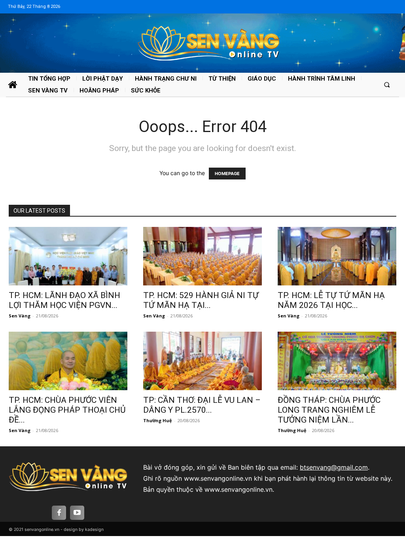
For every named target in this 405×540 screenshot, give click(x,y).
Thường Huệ (157, 420)
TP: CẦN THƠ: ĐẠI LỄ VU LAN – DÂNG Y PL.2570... (202, 405)
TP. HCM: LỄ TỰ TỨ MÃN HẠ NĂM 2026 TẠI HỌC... (331, 300)
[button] (387, 84)
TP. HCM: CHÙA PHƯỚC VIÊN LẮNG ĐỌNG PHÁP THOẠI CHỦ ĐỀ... (67, 410)
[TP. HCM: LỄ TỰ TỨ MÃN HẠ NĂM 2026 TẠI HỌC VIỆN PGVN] (337, 256)
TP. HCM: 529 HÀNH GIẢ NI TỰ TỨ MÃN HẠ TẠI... (201, 300)
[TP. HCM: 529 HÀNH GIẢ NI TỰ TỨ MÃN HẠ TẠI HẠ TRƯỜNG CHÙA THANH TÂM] (202, 256)
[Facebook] (59, 513)
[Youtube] (77, 513)
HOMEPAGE (227, 173)
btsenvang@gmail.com (334, 467)
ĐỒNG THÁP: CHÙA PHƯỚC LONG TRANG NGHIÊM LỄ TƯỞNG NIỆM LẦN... (329, 410)
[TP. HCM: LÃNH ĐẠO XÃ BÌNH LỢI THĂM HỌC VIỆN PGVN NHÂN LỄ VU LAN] (68, 256)
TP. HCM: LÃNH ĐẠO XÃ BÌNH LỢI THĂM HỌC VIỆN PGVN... (64, 300)
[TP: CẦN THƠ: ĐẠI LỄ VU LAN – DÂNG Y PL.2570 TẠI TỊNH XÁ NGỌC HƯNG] (202, 361)
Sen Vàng (19, 316)
